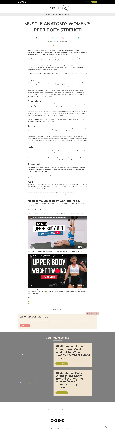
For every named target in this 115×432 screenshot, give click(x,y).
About (54, 14)
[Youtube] (21, 2)
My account (86, 1)
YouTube (45, 289)
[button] (94, 2)
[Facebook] (18, 2)
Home (48, 14)
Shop (61, 14)
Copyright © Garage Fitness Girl (48, 428)
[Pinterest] (25, 2)
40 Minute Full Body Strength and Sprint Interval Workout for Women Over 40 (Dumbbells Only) (69, 378)
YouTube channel (59, 203)
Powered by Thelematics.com (67, 428)
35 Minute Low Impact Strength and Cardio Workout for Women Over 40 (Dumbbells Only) (72, 351)
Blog (67, 14)
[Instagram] (23, 2)
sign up (48, 291)
